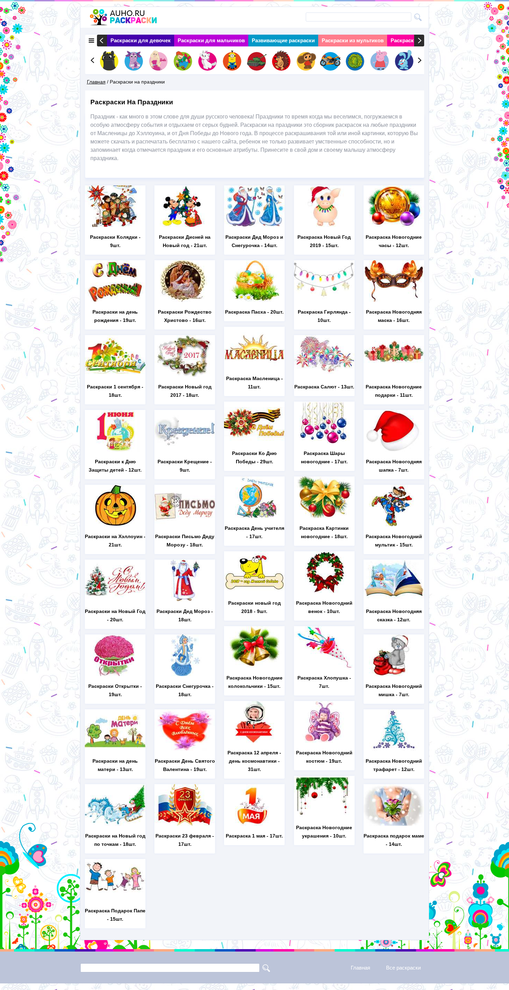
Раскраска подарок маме (394, 836)
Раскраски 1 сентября (113, 386)
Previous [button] (102, 40)
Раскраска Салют (315, 386)
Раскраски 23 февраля (183, 836)
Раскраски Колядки (113, 237)
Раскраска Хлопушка (322, 678)
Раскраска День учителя (254, 528)
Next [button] (419, 40)
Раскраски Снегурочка (183, 686)
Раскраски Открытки (113, 686)
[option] (140, 40)
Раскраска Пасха (245, 312)
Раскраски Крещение (183, 461)
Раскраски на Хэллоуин (113, 536)
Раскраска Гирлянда (323, 312)
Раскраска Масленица (253, 378)
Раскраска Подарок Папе (115, 910)
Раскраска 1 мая (245, 836)
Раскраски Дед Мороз (183, 611)
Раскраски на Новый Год (115, 611)
